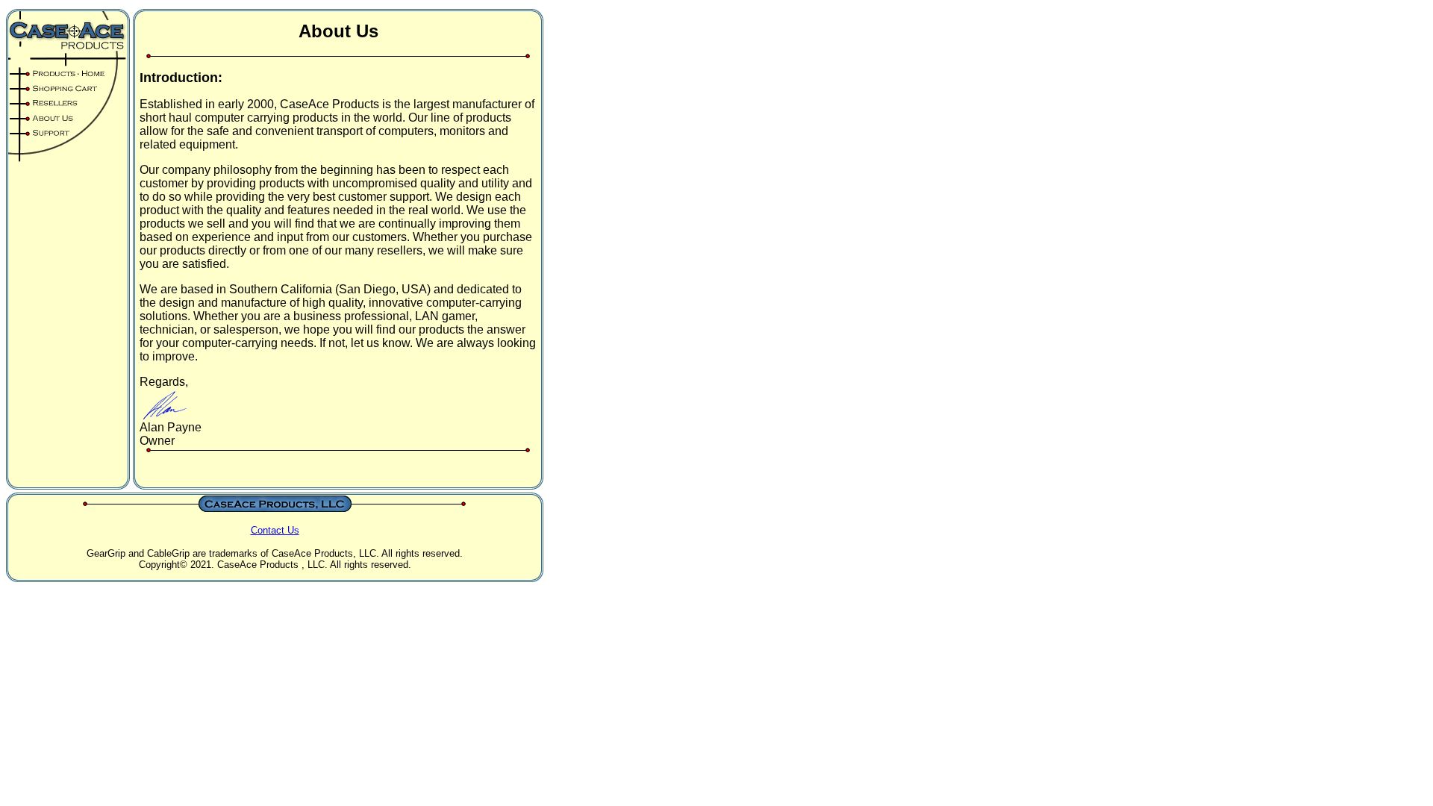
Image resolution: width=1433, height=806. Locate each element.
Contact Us (275, 530)
